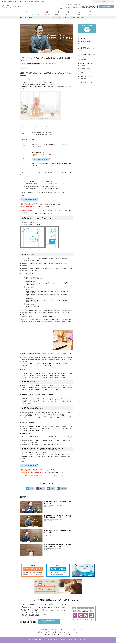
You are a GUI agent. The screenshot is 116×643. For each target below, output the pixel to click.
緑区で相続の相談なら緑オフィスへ (29, 210)
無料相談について (56, 17)
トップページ (36, 629)
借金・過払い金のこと (67, 629)
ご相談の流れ (61, 632)
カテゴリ (82, 38)
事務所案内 (47, 632)
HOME (21, 17)
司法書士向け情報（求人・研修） (86, 42)
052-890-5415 (46, 155)
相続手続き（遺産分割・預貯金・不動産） (30, 63)
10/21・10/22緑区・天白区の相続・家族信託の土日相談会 (73, 17)
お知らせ (70, 634)
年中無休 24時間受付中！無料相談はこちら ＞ (49, 621)
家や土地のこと (78, 629)
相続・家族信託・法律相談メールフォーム (33, 204)
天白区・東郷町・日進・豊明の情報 (86, 55)
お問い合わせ (106, 6)
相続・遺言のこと (46, 629)
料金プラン (69, 632)
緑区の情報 (81, 72)
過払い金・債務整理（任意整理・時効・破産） (86, 77)
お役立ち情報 (63, 634)
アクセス (75, 632)
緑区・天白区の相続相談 (84, 69)
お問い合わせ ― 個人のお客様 (51, 634)
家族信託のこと (56, 629)
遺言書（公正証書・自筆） (85, 82)
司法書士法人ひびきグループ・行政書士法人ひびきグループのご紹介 (38, 17)
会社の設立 (41, 632)
